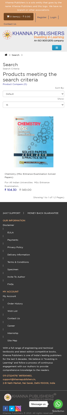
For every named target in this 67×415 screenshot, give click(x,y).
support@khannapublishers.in (19, 379)
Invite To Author (16, 277)
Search (15, 55)
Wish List (12, 311)
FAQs (10, 284)
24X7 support (11, 213)
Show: (61, 99)
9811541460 (25, 375)
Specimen (12, 269)
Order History (15, 303)
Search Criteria (11, 68)
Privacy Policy (15, 247)
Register (42, 17)
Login (53, 17)
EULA (10, 232)
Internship (12, 333)
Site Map (12, 340)
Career (11, 326)
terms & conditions (18, 262)
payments (12, 240)
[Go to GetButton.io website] (58, 411)
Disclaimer (8, 225)
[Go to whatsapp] (58, 404)
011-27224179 (10, 375)
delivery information (18, 254)
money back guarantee (43, 213)
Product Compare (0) (15, 84)
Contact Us (10, 24)
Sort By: (59, 88)
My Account (9, 296)
